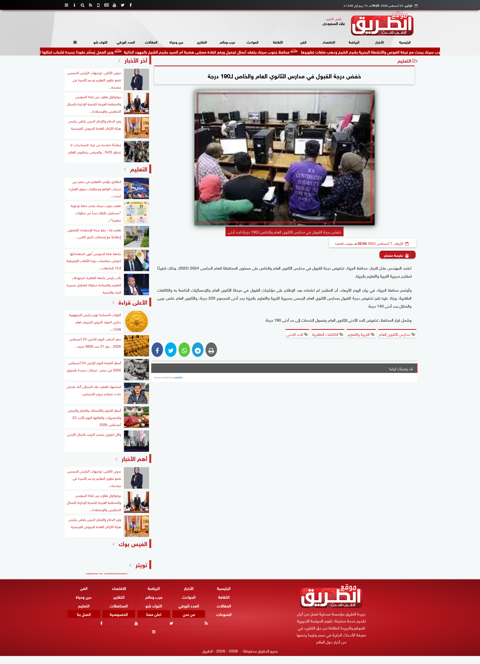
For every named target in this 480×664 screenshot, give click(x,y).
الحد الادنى (295, 333)
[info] (74, 5)
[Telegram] (198, 349)
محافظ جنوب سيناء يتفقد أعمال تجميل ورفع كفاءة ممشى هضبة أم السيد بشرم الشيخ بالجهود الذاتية (234, 51)
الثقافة (278, 42)
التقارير (202, 42)
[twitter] (122, 5)
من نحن (189, 613)
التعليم (404, 60)
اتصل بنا (84, 613)
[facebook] (130, 5)
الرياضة (354, 42)
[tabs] (66, 5)
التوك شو (101, 42)
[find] (82, 5)
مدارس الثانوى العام (395, 333)
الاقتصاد (328, 42)
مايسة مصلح (393, 255)
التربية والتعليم (359, 333)
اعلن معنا (153, 613)
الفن (303, 42)
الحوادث (252, 42)
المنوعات (224, 613)
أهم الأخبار (134, 458)
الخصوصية (119, 613)
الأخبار (379, 42)
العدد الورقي (126, 42)
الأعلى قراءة (132, 301)
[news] (106, 5)
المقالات (151, 42)
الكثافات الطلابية (325, 333)
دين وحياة (177, 42)
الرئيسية (405, 42)
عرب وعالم (227, 42)
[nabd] (98, 5)
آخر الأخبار (135, 59)
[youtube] (114, 5)
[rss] (90, 5)
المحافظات (119, 605)
